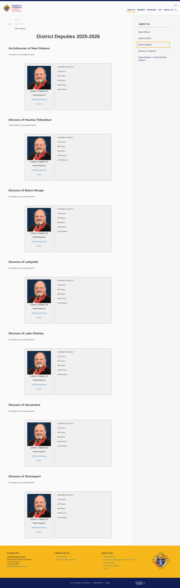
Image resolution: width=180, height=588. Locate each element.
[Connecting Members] (157, 583)
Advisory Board (144, 38)
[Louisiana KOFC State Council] (12, 8)
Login (175, 5)
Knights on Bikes (109, 562)
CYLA (106, 568)
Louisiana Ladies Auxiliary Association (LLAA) (119, 559)
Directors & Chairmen (147, 51)
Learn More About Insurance (65, 559)
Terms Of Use (97, 583)
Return (39, 104)
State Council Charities (111, 565)
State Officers (144, 32)
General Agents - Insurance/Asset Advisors (152, 58)
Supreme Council (109, 556)
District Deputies (145, 45)
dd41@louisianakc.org (39, 99)
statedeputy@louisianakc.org (16, 566)
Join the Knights (61, 556)
